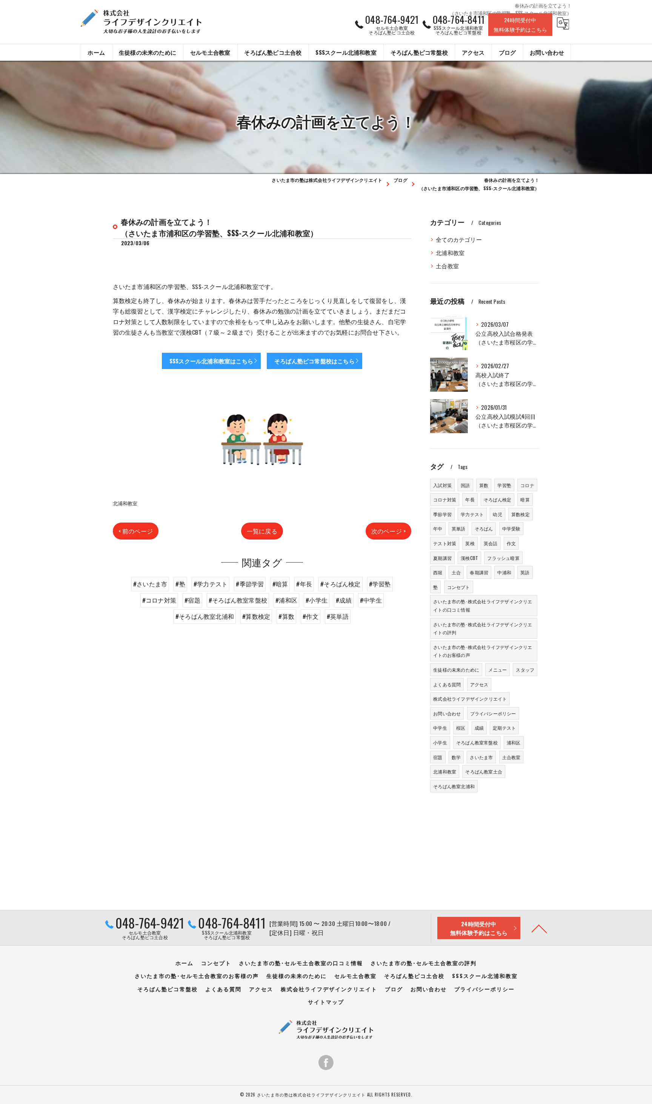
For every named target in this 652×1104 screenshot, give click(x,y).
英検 (469, 543)
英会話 (491, 543)
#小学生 (317, 600)
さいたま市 (481, 757)
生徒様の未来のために (456, 669)
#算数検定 (256, 616)
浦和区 (514, 742)
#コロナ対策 (159, 600)
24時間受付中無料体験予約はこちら (520, 24)
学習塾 (504, 485)
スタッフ (525, 669)
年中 (437, 528)
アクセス (479, 684)
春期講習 (479, 572)
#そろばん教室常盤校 (238, 600)
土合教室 (447, 266)
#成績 (344, 600)
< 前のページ (135, 531)
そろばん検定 (497, 499)
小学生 (440, 742)
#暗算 (280, 584)
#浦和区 (286, 600)
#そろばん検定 (340, 584)
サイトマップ (326, 1002)
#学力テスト (211, 584)
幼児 (497, 514)
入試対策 (442, 485)
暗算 (524, 499)
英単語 (459, 528)
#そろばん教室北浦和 (204, 616)
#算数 (286, 616)
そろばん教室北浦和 (454, 786)
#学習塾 (380, 584)
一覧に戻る (262, 531)
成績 (479, 727)
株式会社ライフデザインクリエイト (470, 698)
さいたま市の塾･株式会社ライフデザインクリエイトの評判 (482, 628)
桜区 (460, 727)
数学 (456, 757)
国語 (465, 485)
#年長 (304, 584)
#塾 (180, 584)
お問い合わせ (447, 713)
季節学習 (442, 514)
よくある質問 (447, 684)
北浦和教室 (125, 503)
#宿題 (192, 600)
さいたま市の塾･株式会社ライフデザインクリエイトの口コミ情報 (482, 605)
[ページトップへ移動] (539, 928)
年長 (469, 499)
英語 (524, 572)
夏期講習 (442, 558)
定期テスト (504, 727)
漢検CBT (469, 558)
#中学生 (371, 600)
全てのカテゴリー (459, 239)
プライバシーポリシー (493, 713)
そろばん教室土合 (483, 771)
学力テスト (472, 514)
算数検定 (520, 514)
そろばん (484, 528)
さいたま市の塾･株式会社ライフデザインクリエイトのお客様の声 (482, 651)
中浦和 (504, 572)
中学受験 (511, 528)
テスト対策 (444, 543)
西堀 (437, 572)
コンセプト (458, 587)
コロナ (527, 485)
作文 (511, 543)
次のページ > (388, 531)
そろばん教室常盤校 (477, 742)
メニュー (497, 669)
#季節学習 (250, 584)
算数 (483, 485)
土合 (456, 572)
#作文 (310, 616)
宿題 (437, 757)
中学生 (440, 727)
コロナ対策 (444, 499)
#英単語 (338, 616)
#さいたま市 (150, 584)
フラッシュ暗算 (503, 558)
